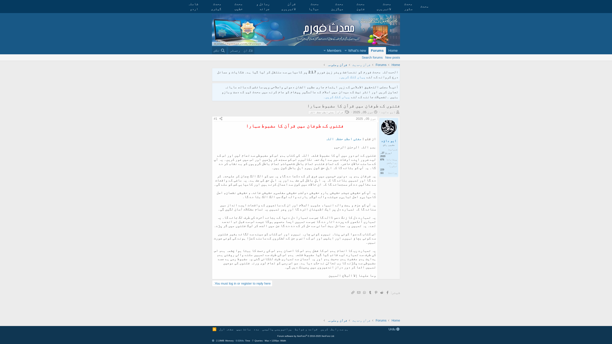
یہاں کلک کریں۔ (337, 97)
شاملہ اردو (193, 6)
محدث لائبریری (384, 6)
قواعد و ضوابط (306, 329)
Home (393, 51)
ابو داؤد (388, 112)
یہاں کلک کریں (353, 77)
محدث (424, 6)
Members (334, 51)
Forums (377, 51)
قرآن (340, 112)
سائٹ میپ (243, 329)
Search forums (372, 57)
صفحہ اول (226, 329)
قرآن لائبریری (288, 6)
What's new (357, 51)
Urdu (392, 329)
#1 (215, 118)
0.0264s (240, 340)
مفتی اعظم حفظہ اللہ (321, 112)
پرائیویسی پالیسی (277, 329)
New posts (392, 57)
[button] (346, 50)
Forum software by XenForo (306, 336)
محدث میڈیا (314, 6)
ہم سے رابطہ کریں (334, 329)
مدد (256, 329)
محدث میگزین (337, 6)
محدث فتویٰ (361, 6)
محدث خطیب (238, 6)
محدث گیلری (216, 6)
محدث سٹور (408, 6)
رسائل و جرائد (263, 6)
